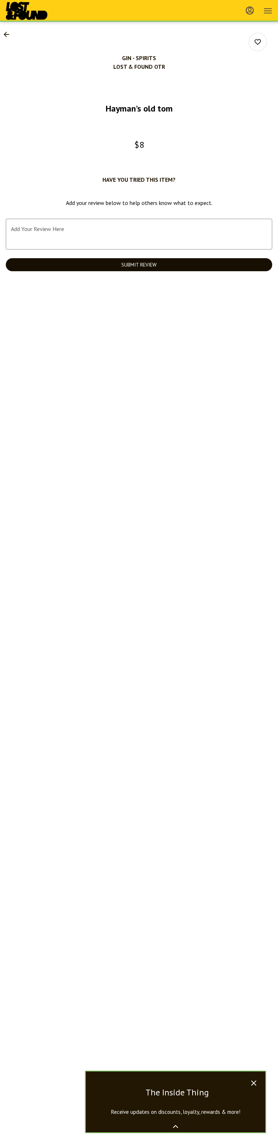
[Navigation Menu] (268, 11)
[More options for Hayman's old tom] (257, 42)
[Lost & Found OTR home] (38, 11)
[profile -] (249, 10)
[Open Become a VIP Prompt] (175, 1126)
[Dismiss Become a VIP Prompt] (253, 1083)
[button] (8, 34)
